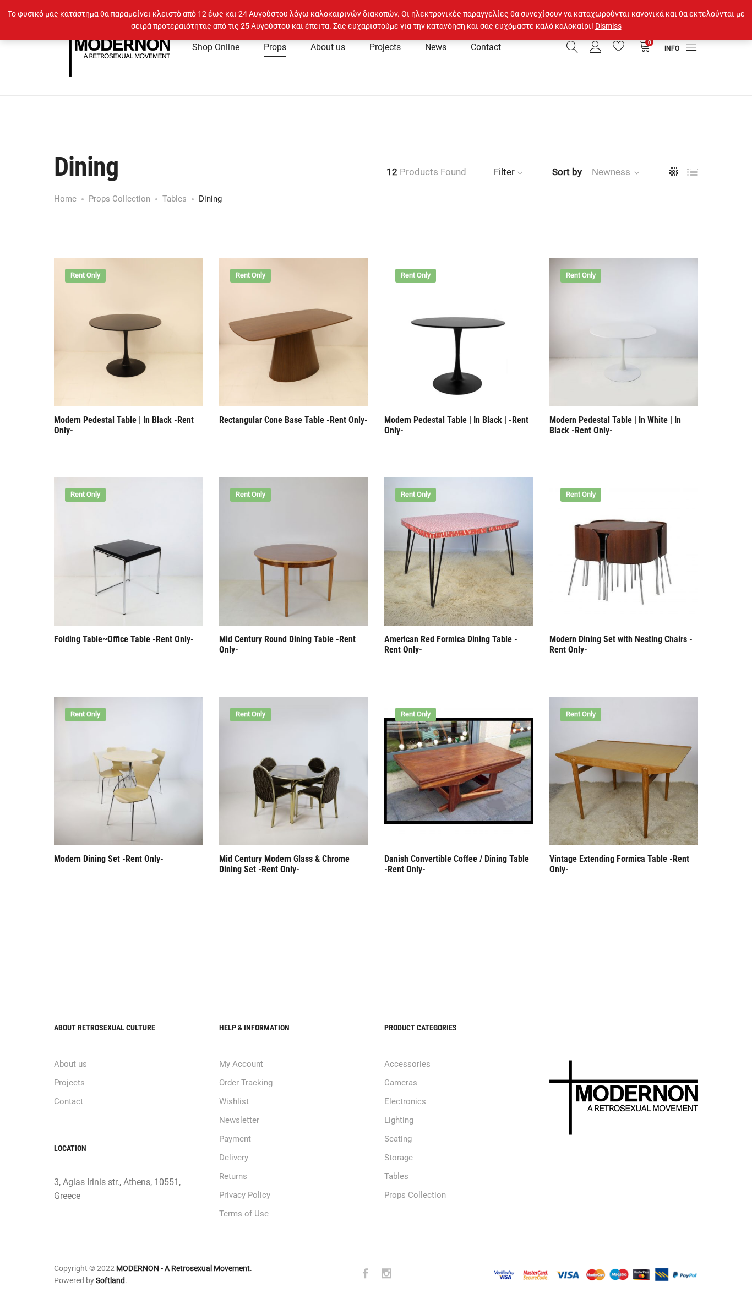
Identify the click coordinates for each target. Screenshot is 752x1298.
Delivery (233, 1158)
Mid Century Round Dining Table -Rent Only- (287, 644)
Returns (233, 1176)
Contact (486, 47)
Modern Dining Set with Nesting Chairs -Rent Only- (621, 644)
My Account (241, 1064)
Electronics (405, 1101)
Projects (385, 47)
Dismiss (608, 25)
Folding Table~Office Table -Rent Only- (124, 639)
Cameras (400, 1083)
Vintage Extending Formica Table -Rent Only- (619, 864)
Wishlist (234, 1101)
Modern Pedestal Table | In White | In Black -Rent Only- (615, 425)
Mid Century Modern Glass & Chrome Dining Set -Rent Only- (284, 864)
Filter (504, 171)
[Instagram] (386, 1275)
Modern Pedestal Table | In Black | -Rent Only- (456, 425)
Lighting (398, 1120)
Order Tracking (246, 1083)
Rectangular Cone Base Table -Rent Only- (293, 420)
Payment (235, 1139)
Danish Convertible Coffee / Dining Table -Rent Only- (456, 864)
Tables (396, 1176)
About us (327, 47)
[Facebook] (365, 1275)
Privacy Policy (244, 1195)
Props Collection (415, 1195)
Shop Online (215, 47)
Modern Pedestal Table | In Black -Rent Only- (124, 425)
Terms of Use (244, 1214)
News (435, 47)
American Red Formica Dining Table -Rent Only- (450, 644)
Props (275, 47)
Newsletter (239, 1120)
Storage (398, 1158)
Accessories (407, 1064)
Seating (398, 1139)
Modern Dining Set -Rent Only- (109, 859)
